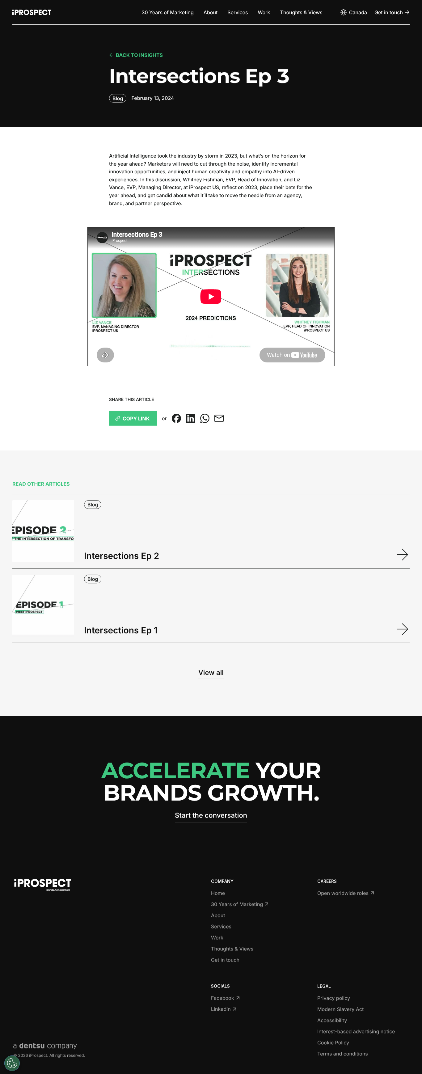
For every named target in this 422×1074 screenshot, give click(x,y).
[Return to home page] (31, 12)
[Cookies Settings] (12, 1063)
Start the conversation (211, 815)
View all (211, 673)
